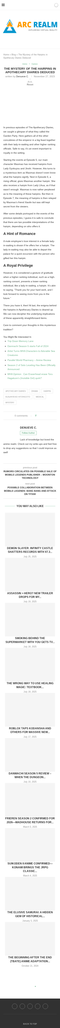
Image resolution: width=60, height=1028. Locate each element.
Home (6, 54)
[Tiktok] (45, 1006)
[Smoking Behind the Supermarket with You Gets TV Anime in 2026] (30, 619)
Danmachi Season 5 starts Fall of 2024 (28, 346)
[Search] (46, 5)
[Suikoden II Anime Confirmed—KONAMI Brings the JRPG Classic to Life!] (30, 845)
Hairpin (47, 391)
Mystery (10, 403)
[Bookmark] (50, 5)
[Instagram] (30, 1006)
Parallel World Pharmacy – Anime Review (29, 360)
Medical (40, 397)
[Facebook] (24, 40)
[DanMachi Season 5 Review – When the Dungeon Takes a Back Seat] (30, 755)
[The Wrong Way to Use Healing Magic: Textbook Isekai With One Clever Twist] (30, 665)
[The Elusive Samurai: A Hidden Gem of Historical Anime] (30, 894)
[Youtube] (37, 1006)
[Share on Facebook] (40, 415)
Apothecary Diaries (16, 391)
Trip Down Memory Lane (21, 341)
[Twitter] (22, 1006)
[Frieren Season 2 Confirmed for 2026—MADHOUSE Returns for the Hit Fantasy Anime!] (30, 800)
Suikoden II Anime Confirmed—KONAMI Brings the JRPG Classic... (30, 867)
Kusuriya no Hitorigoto (18, 397)
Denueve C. (22, 76)
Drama (34, 391)
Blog (14, 54)
